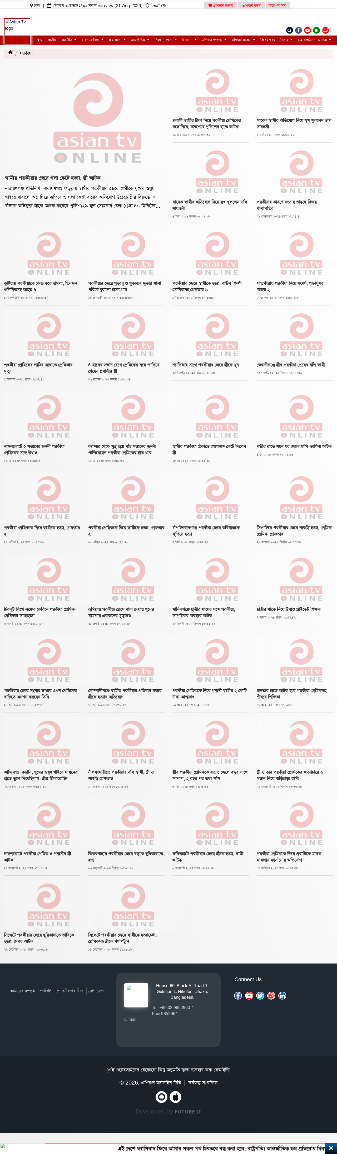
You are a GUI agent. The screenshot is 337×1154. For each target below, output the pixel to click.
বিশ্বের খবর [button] (267, 40)
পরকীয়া (31, 54)
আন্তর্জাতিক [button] (138, 40)
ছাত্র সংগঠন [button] (305, 40)
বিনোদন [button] (188, 40)
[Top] (326, 1118)
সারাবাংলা (115, 40)
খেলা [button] (170, 40)
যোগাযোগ (96, 991)
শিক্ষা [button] (158, 40)
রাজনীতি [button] (67, 40)
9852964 (169, 1013)
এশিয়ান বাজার (222, 5)
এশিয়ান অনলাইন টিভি (161, 1083)
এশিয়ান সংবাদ (242, 40)
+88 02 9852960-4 (177, 1007)
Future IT (188, 1111)
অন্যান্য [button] (323, 40)
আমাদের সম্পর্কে (22, 991)
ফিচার (284, 40)
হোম (39, 40)
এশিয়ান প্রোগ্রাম (212, 40)
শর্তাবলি (46, 991)
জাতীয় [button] (52, 40)
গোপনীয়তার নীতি (70, 991)
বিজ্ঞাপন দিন (277, 5)
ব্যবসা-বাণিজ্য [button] (91, 40)
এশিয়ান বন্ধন (251, 5)
